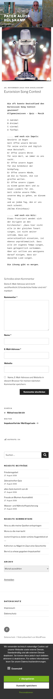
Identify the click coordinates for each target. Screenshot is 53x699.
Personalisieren (26, 692)
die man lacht (19, 531)
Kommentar (10, 297)
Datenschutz (10, 613)
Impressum (9, 608)
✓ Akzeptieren (26, 679)
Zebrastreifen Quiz (13, 481)
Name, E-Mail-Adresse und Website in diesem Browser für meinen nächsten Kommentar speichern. (24, 380)
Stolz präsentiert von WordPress (31, 637)
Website (8, 363)
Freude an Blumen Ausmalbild (18, 497)
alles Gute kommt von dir (16, 489)
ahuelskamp (37, 88)
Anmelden (9, 579)
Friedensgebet (11, 472)
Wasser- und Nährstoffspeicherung (21, 506)
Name (7, 335)
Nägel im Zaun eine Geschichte (31, 546)
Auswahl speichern (26, 685)
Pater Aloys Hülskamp (17, 18)
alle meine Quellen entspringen (26, 525)
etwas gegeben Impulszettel (26, 551)
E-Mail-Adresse (12, 349)
